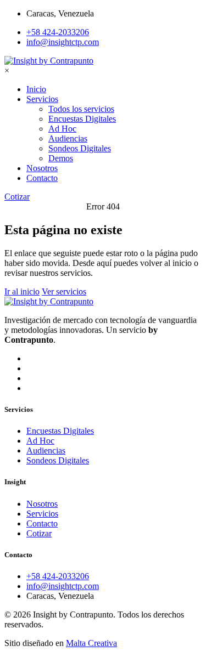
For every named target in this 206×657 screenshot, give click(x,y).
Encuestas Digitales (60, 430)
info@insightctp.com (62, 42)
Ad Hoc (40, 440)
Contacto (42, 178)
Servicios (42, 99)
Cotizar (39, 533)
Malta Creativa (91, 643)
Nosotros (42, 168)
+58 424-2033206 (57, 32)
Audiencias (45, 450)
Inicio (36, 89)
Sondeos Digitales (57, 460)
